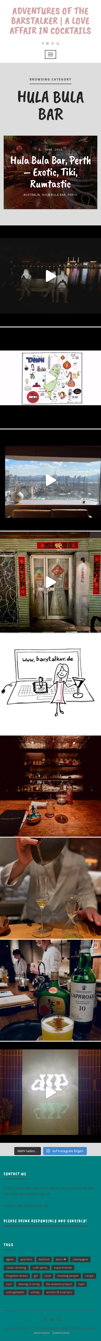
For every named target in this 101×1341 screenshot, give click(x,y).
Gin (36, 1275)
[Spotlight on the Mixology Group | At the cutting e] (50, 990)
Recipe (89, 1275)
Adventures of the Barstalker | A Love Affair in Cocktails (50, 20)
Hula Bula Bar (54, 194)
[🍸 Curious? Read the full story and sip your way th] (50, 378)
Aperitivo (26, 1259)
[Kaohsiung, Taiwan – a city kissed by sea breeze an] (50, 1092)
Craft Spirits (40, 1267)
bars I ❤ (61, 1259)
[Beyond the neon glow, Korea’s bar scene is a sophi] (50, 480)
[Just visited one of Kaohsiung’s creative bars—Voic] (50, 582)
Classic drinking (16, 1267)
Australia (32, 194)
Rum (9, 1284)
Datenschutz (60, 1333)
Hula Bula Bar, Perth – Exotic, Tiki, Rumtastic (50, 172)
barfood (44, 1259)
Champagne (80, 1259)
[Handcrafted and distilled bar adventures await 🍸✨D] (50, 684)
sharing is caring (28, 1284)
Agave (10, 1259)
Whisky (35, 1292)
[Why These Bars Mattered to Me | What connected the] (50, 786)
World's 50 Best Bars (59, 1292)
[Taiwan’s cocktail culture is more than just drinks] (50, 275)
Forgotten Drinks (16, 1275)
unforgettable (15, 1292)
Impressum (41, 1333)
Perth (72, 194)
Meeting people (67, 1275)
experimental (63, 1267)
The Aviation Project (59, 1284)
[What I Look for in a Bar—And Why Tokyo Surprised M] (50, 888)
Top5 (81, 1284)
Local (48, 1275)
